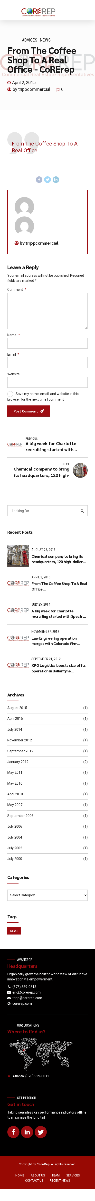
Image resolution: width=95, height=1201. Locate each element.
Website (13, 374)
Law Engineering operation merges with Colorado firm (54, 640)
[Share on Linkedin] (56, 179)
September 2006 (20, 816)
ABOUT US (38, 1175)
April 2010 (15, 794)
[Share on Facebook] (39, 179)
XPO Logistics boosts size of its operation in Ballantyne (58, 668)
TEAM (56, 1175)
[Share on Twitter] (47, 179)
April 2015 (15, 719)
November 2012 (19, 740)
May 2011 (14, 772)
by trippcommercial (31, 89)
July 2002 (14, 848)
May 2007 (14, 805)
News (45, 40)
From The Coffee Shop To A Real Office (59, 586)
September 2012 (20, 751)
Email (13, 354)
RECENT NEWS (60, 1180)
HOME (19, 1175)
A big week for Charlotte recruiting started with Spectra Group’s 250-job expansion (58, 613)
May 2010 (14, 783)
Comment (16, 290)
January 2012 (17, 762)
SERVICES (73, 1175)
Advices (29, 40)
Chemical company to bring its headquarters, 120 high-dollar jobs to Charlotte (57, 559)
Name (13, 335)
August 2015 (17, 708)
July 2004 (14, 837)
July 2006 (14, 826)
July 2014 (14, 729)
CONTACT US (34, 1180)
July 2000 (14, 859)
